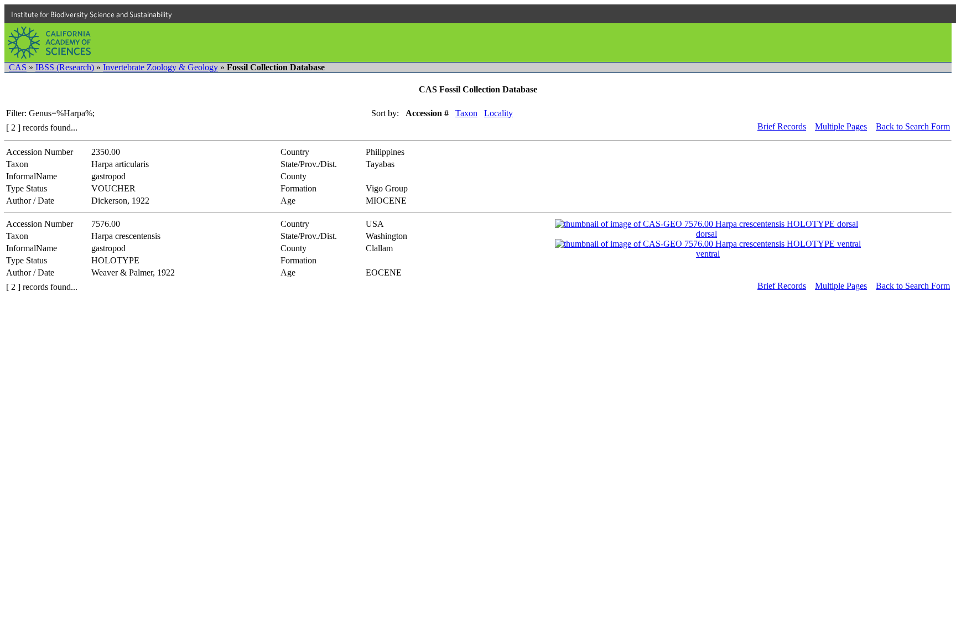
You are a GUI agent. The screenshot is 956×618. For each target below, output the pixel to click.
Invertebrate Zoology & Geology (160, 67)
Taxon (466, 113)
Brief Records (781, 126)
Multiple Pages (841, 126)
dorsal (706, 233)
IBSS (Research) (64, 67)
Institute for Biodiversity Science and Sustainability (91, 14)
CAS (18, 67)
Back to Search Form (913, 126)
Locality (498, 113)
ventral (708, 253)
